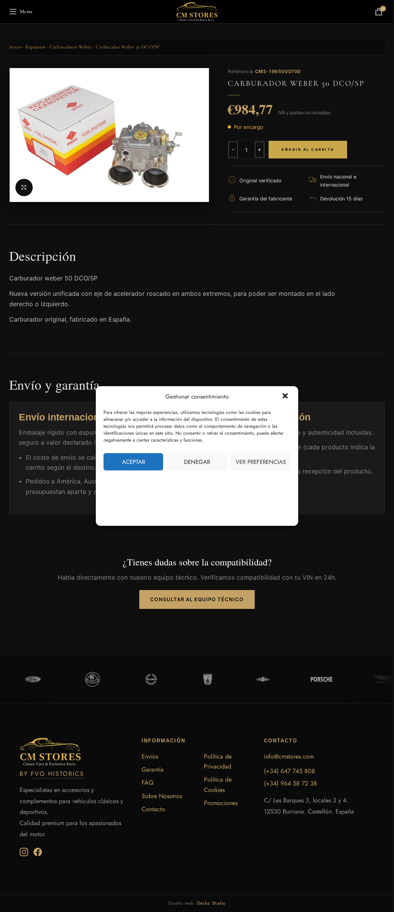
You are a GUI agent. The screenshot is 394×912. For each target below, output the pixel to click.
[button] (285, 396)
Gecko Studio (211, 903)
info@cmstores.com (289, 756)
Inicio (15, 47)
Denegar (197, 462)
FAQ (148, 782)
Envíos (150, 756)
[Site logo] (197, 11)
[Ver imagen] (24, 187)
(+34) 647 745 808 (289, 771)
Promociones (220, 803)
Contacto (153, 809)
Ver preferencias (260, 462)
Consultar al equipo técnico (197, 599)
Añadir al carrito (307, 149)
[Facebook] (37, 852)
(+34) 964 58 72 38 (290, 783)
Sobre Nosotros (162, 796)
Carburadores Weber (71, 47)
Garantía (153, 769)
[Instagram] (24, 852)
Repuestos (35, 47)
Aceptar (133, 462)
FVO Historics (57, 773)
